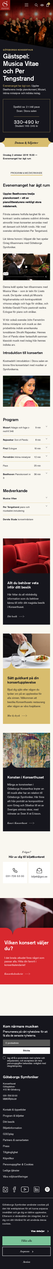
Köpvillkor (8, 1158)
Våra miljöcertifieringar (15, 1176)
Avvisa (26, 1262)
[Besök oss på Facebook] (14, 1189)
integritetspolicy (14, 1065)
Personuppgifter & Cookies (18, 1164)
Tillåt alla (26, 1241)
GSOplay (8, 1133)
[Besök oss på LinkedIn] (36, 1189)
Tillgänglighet (10, 1152)
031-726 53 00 (15, 876)
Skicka (26, 1050)
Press (6, 1146)
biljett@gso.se (39, 876)
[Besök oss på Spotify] (47, 1189)
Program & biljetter (13, 1115)
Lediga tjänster (11, 1170)
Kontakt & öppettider (14, 1109)
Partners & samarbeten (16, 1140)
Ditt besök (8, 1121)
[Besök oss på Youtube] (25, 1189)
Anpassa (24, 1251)
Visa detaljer (38, 1231)
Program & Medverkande (26, 172)
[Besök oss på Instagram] (5, 1189)
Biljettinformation (12, 1127)
